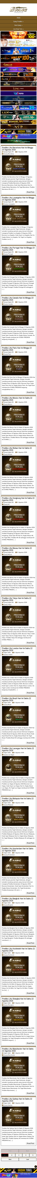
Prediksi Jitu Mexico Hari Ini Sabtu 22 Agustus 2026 (17, 399)
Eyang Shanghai (9, 1005)
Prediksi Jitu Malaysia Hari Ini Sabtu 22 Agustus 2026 (18, 799)
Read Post (30, 192)
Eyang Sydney (8, 1105)
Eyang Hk (6, 504)
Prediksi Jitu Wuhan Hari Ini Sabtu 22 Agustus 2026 (17, 449)
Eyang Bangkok (8, 905)
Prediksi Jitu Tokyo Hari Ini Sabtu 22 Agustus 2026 (16, 599)
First (10, 1151)
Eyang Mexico (8, 404)
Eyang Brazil (7, 704)
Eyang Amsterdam (9, 855)
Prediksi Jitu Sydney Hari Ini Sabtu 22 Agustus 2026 (17, 1100)
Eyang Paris (7, 354)
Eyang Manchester (9, 1055)
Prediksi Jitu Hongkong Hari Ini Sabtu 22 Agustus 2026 (18, 499)
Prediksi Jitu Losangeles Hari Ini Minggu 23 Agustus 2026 (18, 199)
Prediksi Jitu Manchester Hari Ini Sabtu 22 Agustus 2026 (17, 1050)
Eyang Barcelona (9, 154)
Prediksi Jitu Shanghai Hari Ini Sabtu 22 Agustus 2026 (18, 1000)
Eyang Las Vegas (9, 754)
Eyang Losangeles (9, 204)
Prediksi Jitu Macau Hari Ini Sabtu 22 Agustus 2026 (17, 549)
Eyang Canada (8, 304)
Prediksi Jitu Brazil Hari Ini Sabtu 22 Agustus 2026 (16, 699)
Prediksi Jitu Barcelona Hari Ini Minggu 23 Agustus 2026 (17, 148)
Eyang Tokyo (7, 604)
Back (27, 1151)
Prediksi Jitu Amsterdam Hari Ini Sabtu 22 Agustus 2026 (17, 849)
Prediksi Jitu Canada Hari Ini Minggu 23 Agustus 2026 (17, 299)
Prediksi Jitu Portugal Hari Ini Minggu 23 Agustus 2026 (18, 249)
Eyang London (8, 654)
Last (27, 1159)
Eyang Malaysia (8, 805)
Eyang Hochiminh (9, 955)
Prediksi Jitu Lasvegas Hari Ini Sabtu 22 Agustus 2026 (18, 749)
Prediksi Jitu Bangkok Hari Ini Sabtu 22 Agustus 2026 (17, 899)
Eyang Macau (8, 554)
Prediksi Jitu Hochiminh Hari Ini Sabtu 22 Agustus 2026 (18, 949)
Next (10, 1159)
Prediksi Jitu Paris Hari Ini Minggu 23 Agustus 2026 (17, 349)
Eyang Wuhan (8, 454)
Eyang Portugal (8, 254)
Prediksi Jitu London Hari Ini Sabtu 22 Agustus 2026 (17, 649)
